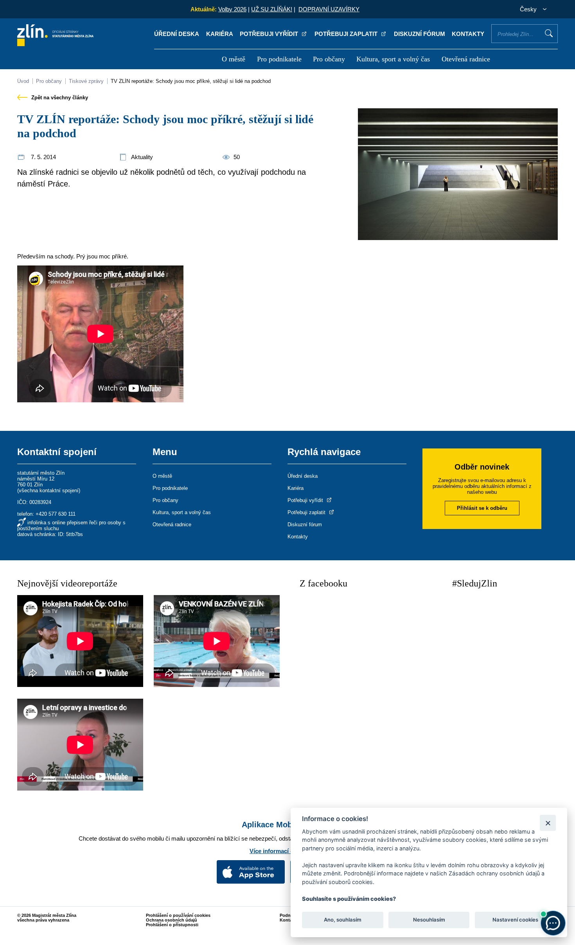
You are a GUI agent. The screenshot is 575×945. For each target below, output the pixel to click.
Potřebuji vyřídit (270, 33)
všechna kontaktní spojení (49, 490)
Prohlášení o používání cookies (178, 915)
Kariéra (219, 33)
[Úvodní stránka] (55, 44)
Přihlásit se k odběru (482, 508)
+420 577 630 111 (55, 514)
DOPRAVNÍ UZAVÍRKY (328, 9)
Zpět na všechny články (59, 97)
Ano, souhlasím (342, 920)
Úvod (23, 81)
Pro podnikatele (279, 59)
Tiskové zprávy (86, 81)
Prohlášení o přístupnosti (172, 924)
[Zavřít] (548, 823)
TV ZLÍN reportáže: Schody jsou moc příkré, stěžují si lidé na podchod (191, 81)
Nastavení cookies (515, 920)
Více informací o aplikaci (284, 851)
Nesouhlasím (429, 920)
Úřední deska (176, 33)
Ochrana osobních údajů (171, 920)
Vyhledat (549, 33)
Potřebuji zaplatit (346, 33)
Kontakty (468, 33)
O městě (233, 59)
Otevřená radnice (466, 59)
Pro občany (329, 59)
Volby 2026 (232, 9)
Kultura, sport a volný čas (393, 59)
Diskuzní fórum (419, 33)
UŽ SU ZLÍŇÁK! (271, 9)
